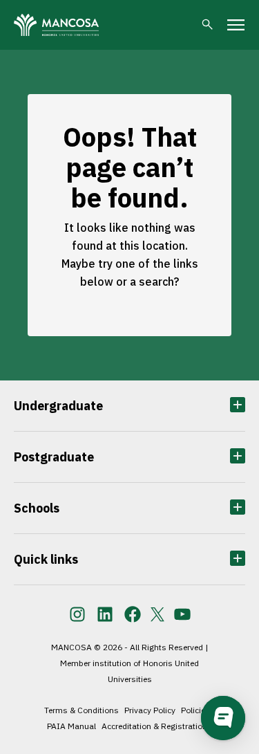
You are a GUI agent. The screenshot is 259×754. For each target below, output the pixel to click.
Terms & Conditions (81, 710)
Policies (195, 710)
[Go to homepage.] (56, 25)
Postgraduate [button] (54, 457)
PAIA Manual (71, 726)
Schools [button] (36, 508)
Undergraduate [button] (58, 406)
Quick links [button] (46, 559)
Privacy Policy (149, 710)
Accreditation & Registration (154, 726)
